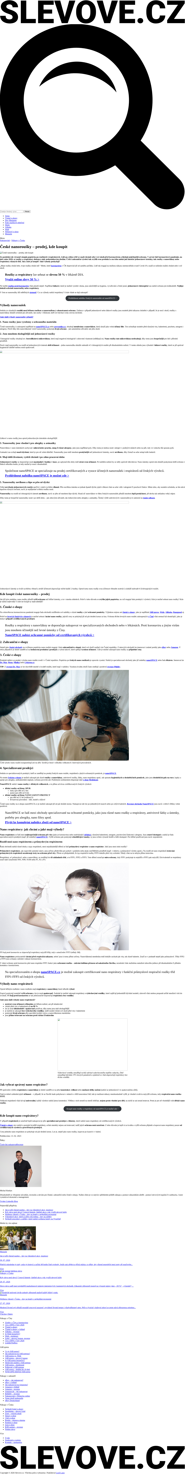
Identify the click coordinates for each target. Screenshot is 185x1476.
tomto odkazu (149, 498)
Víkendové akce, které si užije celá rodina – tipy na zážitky (28, 1217)
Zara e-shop (9, 1425)
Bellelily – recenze (12, 1394)
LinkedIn (9, 1201)
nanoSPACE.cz (42, 327)
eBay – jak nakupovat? (14, 1380)
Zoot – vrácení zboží (13, 1413)
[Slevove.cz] (92, 23)
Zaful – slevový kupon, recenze (17, 1338)
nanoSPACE (151, 660)
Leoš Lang (60, 1473)
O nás (7, 1438)
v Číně (151, 616)
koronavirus (56, 266)
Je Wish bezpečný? (12, 1334)
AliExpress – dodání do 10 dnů (17, 1369)
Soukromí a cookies (13, 1440)
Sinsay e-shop (10, 1416)
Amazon (174, 647)
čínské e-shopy (129, 612)
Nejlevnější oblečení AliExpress (17, 1372)
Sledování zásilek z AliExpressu (17, 1363)
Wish (7, 229)
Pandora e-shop (11, 1423)
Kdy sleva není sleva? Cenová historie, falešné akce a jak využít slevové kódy (36, 1212)
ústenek (33, 292)
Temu (7, 216)
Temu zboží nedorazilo (14, 1398)
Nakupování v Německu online (17, 1396)
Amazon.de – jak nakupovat (16, 1391)
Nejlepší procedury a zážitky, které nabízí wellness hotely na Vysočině (33, 1219)
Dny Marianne (11, 220)
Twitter (3, 1201)
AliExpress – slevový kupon (16, 1358)
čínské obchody (15, 647)
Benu (10, 662)
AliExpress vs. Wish (13, 1356)
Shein (7, 225)
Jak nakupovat (10, 1144)
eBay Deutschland (12, 1400)
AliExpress (154, 612)
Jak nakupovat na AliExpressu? (17, 1354)
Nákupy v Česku (18, 240)
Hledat (27, 211)
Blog (15, 1201)
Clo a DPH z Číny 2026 (14, 1325)
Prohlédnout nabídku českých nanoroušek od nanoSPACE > (92, 298)
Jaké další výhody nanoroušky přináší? (16, 317)
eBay (164, 647)
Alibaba (8, 227)
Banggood (177, 612)
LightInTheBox (11, 1343)
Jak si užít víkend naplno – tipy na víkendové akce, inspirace (29, 1210)
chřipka (87, 835)
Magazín (8, 234)
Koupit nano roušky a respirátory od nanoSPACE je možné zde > (93, 1109)
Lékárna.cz (29, 662)
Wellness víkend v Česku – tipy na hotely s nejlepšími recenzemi (30, 1214)
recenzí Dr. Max (13, 667)
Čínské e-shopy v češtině (15, 1329)
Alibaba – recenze (12, 1332)
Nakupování (5, 240)
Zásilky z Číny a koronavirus (16, 1323)
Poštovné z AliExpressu (14, 1367)
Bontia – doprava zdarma (15, 1420)
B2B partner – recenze (14, 1427)
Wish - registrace (11, 1336)
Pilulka (17, 662)
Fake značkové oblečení (14, 223)
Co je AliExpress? (12, 1351)
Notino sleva (10, 1429)
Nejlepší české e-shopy (14, 1409)
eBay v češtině (11, 1382)
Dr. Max (3, 662)
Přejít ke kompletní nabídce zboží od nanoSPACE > (38, 822)
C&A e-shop (10, 1418)
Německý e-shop (11, 232)
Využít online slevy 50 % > (22, 279)
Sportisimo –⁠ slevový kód (15, 1411)
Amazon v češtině (12, 1387)
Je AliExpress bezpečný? (15, 1360)
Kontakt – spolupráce (13, 1442)
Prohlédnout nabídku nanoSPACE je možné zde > (37, 475)
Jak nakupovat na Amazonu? (16, 1385)
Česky (2, 1144)
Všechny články (6, 1314)
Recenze (19, 1144)
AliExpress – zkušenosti (14, 1365)
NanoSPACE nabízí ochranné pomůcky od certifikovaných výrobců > (49, 635)
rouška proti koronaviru (18, 286)
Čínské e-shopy (11, 218)
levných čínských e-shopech (19, 616)
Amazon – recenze (12, 1389)
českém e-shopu (14, 778)
